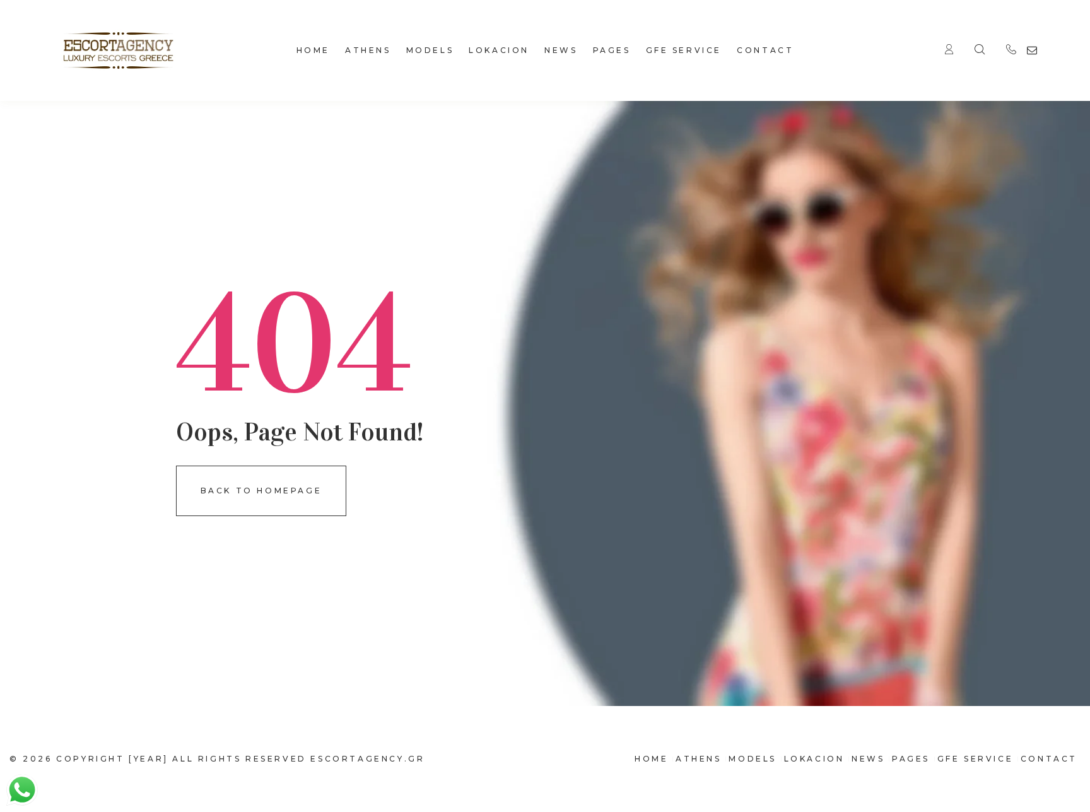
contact (765, 50)
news (560, 50)
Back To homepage (261, 490)
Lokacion (499, 50)
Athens (368, 50)
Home (313, 50)
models (430, 50)
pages (612, 50)
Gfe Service (684, 50)
